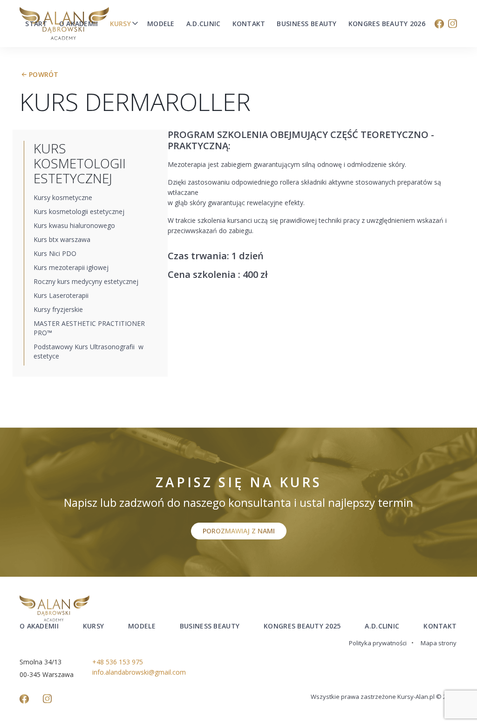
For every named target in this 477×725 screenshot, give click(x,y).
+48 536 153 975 (117, 661)
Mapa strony (439, 643)
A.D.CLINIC (382, 625)
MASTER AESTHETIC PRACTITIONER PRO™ (89, 328)
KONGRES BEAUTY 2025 (302, 625)
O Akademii (78, 24)
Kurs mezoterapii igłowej (71, 267)
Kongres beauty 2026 (386, 24)
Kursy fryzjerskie (58, 309)
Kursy (120, 24)
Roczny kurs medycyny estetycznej (86, 281)
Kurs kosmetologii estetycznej (79, 211)
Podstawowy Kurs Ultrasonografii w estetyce (88, 351)
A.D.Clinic (203, 24)
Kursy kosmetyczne (63, 197)
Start (36, 24)
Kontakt (249, 24)
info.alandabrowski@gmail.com (139, 672)
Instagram (452, 23)
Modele (161, 24)
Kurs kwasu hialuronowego (74, 225)
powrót (44, 74)
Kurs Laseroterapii (61, 295)
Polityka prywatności (378, 643)
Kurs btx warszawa (62, 239)
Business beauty (306, 24)
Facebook (439, 23)
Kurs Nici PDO (55, 253)
